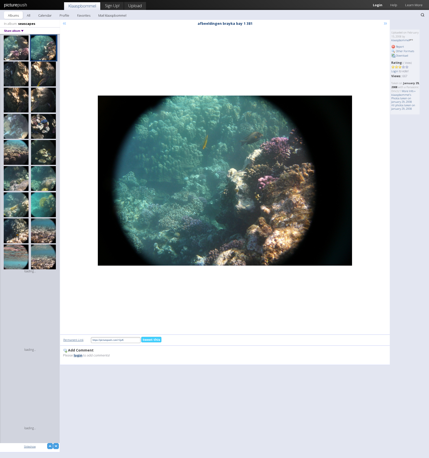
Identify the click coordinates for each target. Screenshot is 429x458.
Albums (13, 15)
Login (377, 5)
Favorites (83, 15)
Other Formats (404, 51)
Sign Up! (112, 5)
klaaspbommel (400, 40)
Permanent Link (73, 340)
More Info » (409, 91)
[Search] (423, 15)
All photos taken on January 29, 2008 (403, 106)
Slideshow (30, 446)
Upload (135, 5)
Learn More (414, 5)
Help (393, 5)
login (78, 355)
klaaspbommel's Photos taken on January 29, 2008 (401, 98)
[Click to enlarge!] (225, 181)
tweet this (151, 339)
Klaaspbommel (82, 6)
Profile (64, 15)
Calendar (45, 15)
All (28, 15)
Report (399, 46)
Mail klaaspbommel (112, 15)
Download (401, 55)
